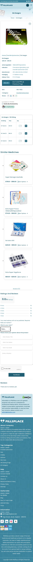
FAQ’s (2, 505)
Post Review (16, 374)
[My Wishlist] (28, 1)
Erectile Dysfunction (13, 55)
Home (12, 18)
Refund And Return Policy (8, 481)
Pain (1, 452)
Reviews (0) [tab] (16, 289)
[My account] (26, 1)
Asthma (2, 457)
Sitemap (3, 487)
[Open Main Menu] (31, 5)
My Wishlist (3, 495)
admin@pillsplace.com (8, 412)
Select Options (22, 181)
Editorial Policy (4, 503)
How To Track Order (6, 500)
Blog (1, 498)
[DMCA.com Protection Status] (27, 397)
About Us (3, 479)
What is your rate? (6, 325)
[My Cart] (30, 1)
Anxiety (2, 455)
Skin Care (3, 460)
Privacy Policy (4, 484)
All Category (4, 465)
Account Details (5, 474)
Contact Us (3, 476)
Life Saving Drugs (5, 463)
